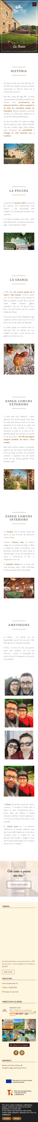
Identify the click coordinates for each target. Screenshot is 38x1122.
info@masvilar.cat (10, 983)
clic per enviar (10, 992)
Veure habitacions (19, 884)
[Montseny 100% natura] (18, 1024)
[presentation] (6, 153)
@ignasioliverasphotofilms (18, 1068)
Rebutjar (16, 1118)
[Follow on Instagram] (21, 1052)
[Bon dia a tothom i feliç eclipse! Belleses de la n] (7, 1024)
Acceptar (6, 1118)
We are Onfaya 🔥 (17, 1065)
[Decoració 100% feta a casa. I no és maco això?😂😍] (30, 1024)
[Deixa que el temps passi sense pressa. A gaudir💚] (30, 1035)
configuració (6, 1115)
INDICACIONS (8, 972)
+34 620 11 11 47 (12, 987)
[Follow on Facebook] (16, 1052)
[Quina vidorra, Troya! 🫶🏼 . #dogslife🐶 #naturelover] (7, 1035)
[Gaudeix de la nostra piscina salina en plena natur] (18, 1035)
